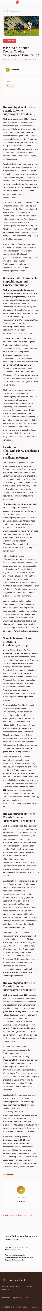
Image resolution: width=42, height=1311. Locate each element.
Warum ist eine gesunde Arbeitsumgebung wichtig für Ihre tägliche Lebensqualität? (19, 1257)
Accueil (5, 11)
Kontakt (27, 1298)
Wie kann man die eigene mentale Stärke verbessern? (19, 1248)
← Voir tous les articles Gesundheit (17, 1215)
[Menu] (24, 2)
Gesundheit (14, 11)
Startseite (6, 1298)
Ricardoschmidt (17, 1279)
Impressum (16, 1298)
